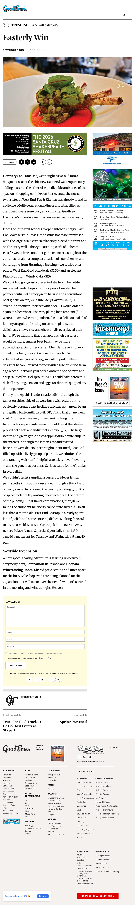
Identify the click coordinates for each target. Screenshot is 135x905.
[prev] (4, 25)
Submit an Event (54, 803)
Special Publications (56, 834)
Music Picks (30, 814)
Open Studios (82, 826)
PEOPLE (51, 785)
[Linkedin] (33, 162)
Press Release (8, 791)
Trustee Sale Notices (85, 884)
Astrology (29, 825)
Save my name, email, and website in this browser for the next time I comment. (36, 653)
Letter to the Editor (10, 789)
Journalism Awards (103, 860)
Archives (6, 800)
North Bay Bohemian (85, 798)
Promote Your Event (56, 806)
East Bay (80, 822)
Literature (29, 808)
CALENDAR (52, 794)
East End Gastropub (58, 673)
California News (31, 775)
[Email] (42, 162)
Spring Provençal (73, 721)
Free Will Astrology (44, 25)
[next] (8, 25)
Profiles (51, 789)
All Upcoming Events (56, 798)
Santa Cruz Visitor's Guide (85, 835)
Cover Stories (30, 789)
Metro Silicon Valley (85, 794)
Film (27, 806)
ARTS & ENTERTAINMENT (32, 794)
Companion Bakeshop (27, 673)
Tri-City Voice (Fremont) (105, 818)
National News (31, 783)
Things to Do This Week (55, 810)
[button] (124, 15)
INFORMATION (9, 771)
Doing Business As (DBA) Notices (84, 880)
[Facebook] (21, 162)
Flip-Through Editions (53, 830)
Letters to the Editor (33, 828)
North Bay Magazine (85, 830)
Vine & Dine (52, 780)
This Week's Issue (55, 823)
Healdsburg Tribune (103, 786)
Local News (30, 786)
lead (69, 673)
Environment (30, 780)
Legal (79, 863)
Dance (27, 803)
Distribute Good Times (9, 806)
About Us (6, 783)
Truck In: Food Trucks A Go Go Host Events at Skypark (22, 725)
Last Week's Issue (55, 826)
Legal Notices (82, 868)
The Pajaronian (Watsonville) (107, 814)
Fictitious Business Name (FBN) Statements (84, 873)
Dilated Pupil (82, 818)
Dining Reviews (54, 775)
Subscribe (7, 778)
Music (27, 811)
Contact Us (7, 786)
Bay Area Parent (83, 814)
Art (26, 800)
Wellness (28, 834)
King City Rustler (102, 794)
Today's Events (54, 801)
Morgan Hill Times (102, 802)
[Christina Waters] (12, 700)
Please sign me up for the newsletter (22, 658)
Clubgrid (51, 814)
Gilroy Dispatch (101, 782)
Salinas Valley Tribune (104, 810)
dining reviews (43, 673)
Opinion (28, 831)
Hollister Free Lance (103, 790)
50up (79, 810)
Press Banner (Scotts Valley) (107, 806)
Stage (27, 817)
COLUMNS (29, 821)
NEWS (27, 771)
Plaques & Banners (10, 813)
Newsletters (7, 775)
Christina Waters (15, 49)
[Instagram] (84, 757)
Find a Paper (8, 802)
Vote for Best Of (9, 811)
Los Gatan (99, 798)
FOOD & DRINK (54, 771)
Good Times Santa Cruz (84, 788)
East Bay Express (84, 782)
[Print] (49, 162)
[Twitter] (27, 162)
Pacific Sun (81, 802)
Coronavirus (30, 778)
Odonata (75, 673)
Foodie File (52, 778)
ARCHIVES (39, 747)
